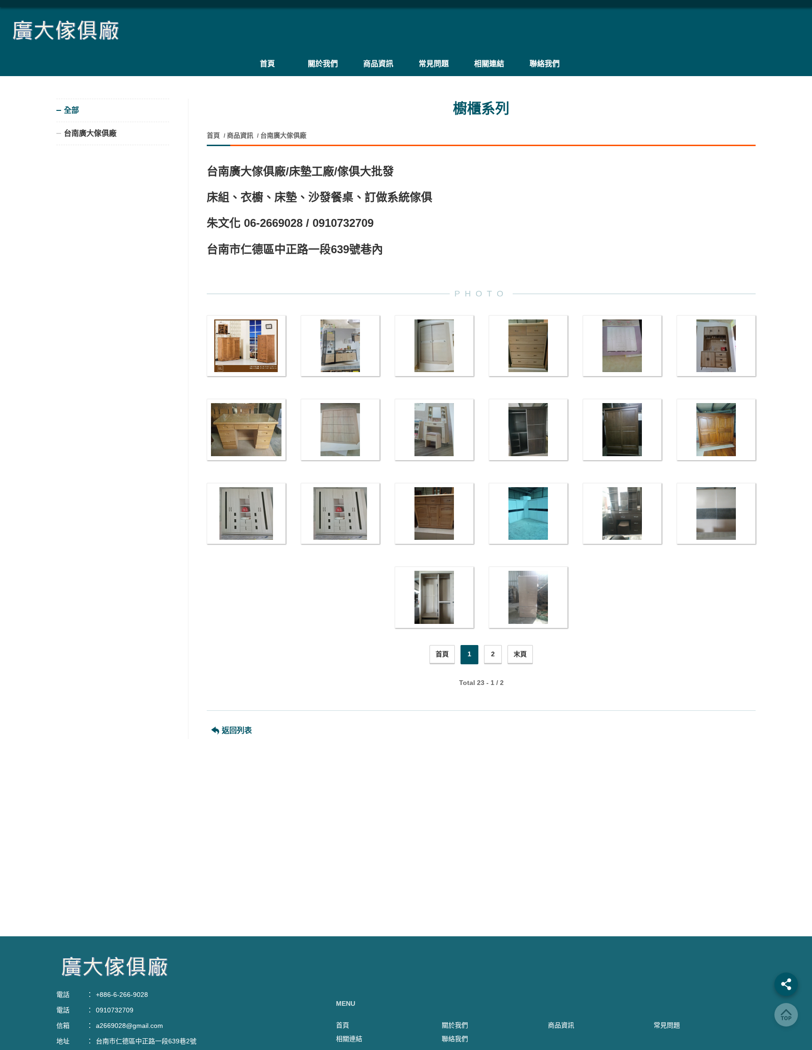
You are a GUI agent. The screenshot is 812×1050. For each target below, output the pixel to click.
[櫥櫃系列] (246, 346)
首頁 (214, 135)
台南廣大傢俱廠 (283, 135)
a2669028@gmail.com (129, 1025)
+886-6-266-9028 (122, 994)
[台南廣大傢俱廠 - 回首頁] (406, 30)
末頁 (520, 654)
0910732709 (114, 1010)
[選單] (786, 984)
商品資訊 (240, 135)
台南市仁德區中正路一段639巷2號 (146, 1041)
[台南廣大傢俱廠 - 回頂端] (786, 1015)
